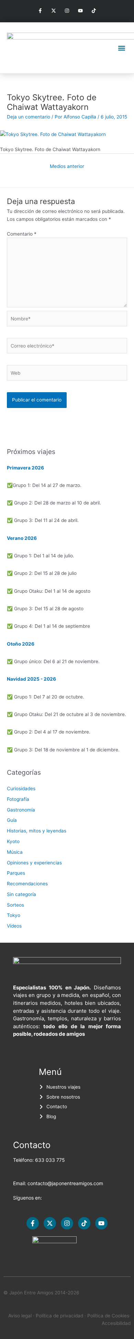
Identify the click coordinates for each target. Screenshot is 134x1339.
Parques (16, 873)
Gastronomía (21, 810)
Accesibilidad (116, 1323)
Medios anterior (67, 166)
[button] (121, 48)
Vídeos (14, 926)
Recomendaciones (27, 883)
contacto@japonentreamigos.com (65, 1183)
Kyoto (13, 841)
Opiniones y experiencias (34, 862)
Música (15, 852)
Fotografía (18, 799)
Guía (12, 820)
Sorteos (15, 905)
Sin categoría (21, 894)
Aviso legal (20, 1315)
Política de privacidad (59, 1315)
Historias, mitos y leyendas (36, 830)
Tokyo (13, 915)
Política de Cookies (108, 1315)
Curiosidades (21, 788)
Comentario (21, 234)
